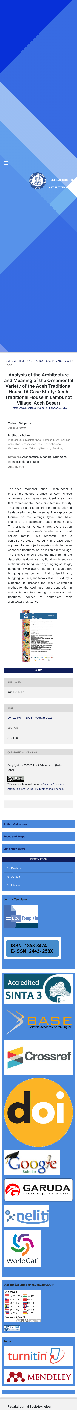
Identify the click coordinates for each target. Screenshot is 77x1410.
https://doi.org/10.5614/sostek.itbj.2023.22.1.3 (40, 407)
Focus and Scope (14, 836)
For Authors (14, 876)
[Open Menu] (6, 163)
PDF (39, 670)
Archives (20, 360)
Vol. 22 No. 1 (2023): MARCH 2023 (50, 360)
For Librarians (14, 885)
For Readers (14, 868)
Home (7, 360)
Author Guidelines (15, 824)
